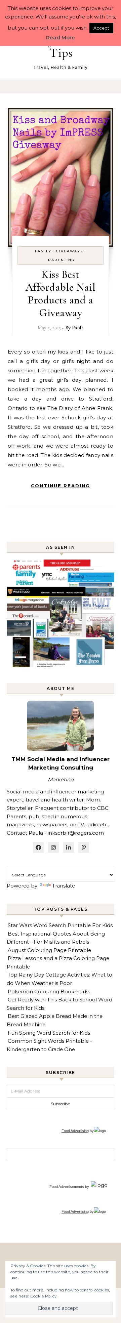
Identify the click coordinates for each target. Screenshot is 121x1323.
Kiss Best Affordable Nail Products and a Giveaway (61, 293)
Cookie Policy (43, 1295)
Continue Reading (60, 485)
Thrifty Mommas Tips (61, 46)
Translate (63, 885)
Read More (60, 37)
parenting (61, 260)
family (43, 251)
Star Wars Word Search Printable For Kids (60, 925)
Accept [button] (101, 28)
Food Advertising (75, 1131)
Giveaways (69, 251)
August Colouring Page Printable (49, 950)
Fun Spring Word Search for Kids (49, 1033)
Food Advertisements (66, 1187)
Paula (78, 328)
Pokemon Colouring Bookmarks (49, 991)
